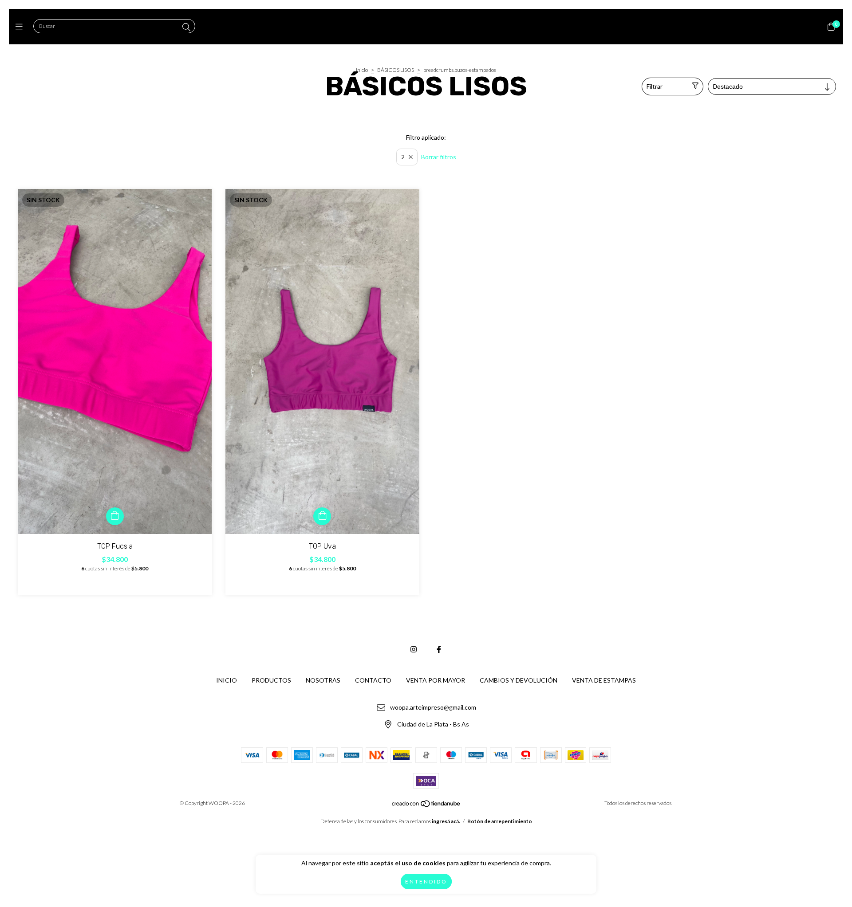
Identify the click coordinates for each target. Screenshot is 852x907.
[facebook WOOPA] (439, 649)
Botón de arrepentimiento (499, 821)
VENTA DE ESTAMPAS (604, 680)
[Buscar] (186, 27)
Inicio (362, 70)
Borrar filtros (438, 157)
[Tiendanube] (426, 805)
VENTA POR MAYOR (435, 680)
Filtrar (655, 86)
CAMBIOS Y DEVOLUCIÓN (518, 680)
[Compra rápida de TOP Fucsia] (115, 516)
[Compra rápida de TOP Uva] (322, 516)
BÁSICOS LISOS (395, 70)
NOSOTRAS (323, 680)
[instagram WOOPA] (414, 649)
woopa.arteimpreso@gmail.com (433, 707)
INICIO (226, 680)
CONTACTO (373, 680)
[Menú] (21, 26)
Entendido (426, 881)
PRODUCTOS (271, 680)
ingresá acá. (446, 821)
